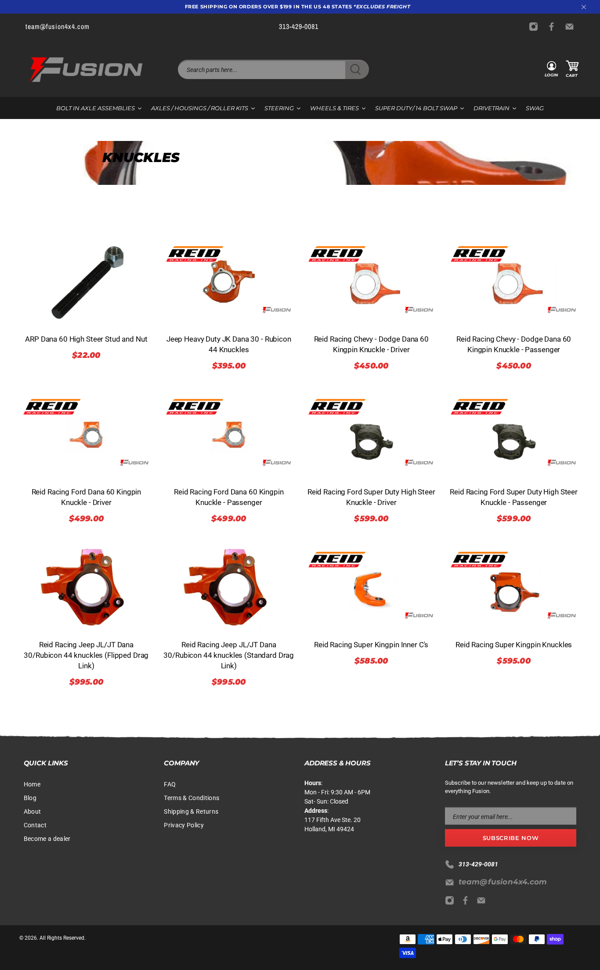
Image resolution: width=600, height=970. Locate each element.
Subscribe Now (511, 837)
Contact (35, 825)
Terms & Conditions (191, 797)
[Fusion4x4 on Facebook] (553, 26)
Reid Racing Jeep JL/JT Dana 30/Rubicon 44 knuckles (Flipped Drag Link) (86, 655)
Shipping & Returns (191, 811)
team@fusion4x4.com (503, 881)
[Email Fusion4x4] (571, 26)
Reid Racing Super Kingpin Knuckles (513, 644)
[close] (583, 7)
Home (32, 784)
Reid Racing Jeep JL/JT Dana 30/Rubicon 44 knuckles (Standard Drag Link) (228, 655)
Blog (30, 797)
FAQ (170, 784)
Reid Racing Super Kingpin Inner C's (371, 644)
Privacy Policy (184, 825)
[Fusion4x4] (86, 69)
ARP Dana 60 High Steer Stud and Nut (86, 339)
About (32, 811)
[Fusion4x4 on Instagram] (535, 26)
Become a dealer (47, 838)
